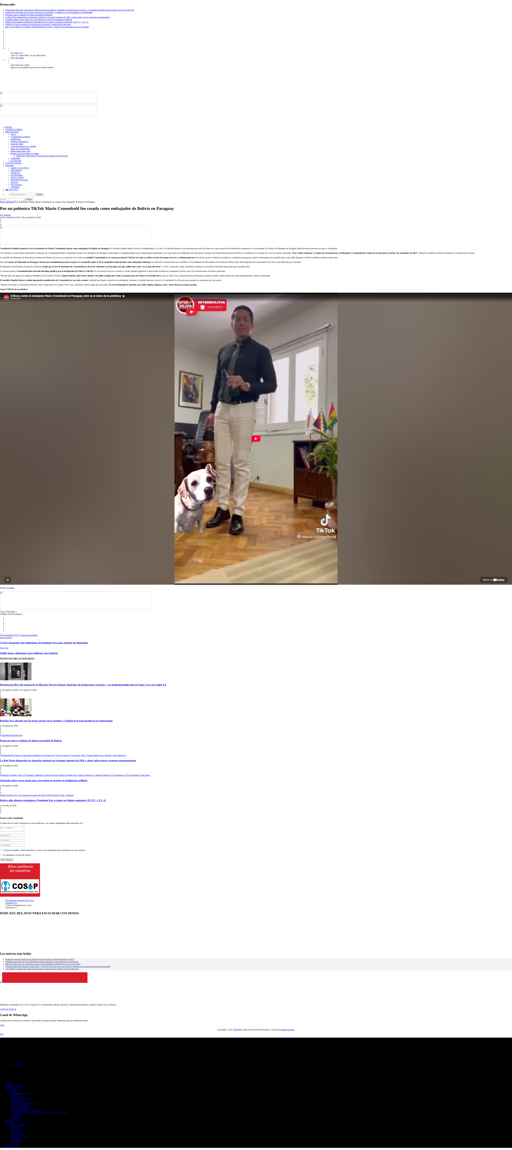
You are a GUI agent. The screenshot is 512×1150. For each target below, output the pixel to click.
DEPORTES (16, 170)
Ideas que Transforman (20, 149)
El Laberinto (16, 161)
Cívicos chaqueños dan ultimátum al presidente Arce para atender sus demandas (44, 642)
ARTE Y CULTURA (20, 168)
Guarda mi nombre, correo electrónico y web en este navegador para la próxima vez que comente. (44, 850)
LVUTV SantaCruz (21, 635)
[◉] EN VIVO (11, 190)
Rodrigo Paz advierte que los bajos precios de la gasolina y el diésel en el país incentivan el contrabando (49, 12)
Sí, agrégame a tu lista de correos (17, 855)
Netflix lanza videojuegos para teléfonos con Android (29, 653)
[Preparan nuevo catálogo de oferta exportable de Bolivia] (11, 735)
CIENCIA (15, 173)
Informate (9, 165)
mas (31, 635)
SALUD (14, 182)
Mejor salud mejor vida (20, 151)
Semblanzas (16, 139)
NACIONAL (16, 185)
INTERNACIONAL (20, 180)
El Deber (10, 588)
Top (1, 1034)
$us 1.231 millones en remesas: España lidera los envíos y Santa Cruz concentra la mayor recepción (47, 27)
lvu (11, 635)
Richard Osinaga (288, 1030)
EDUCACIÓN (17, 177)
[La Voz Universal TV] (44, 90)
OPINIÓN (15, 187)
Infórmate (10, 202)
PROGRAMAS (12, 132)
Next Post (4, 648)
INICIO (8, 127)
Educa (13, 134)
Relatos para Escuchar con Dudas (25, 153)
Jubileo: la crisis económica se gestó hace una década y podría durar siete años (38, 24)
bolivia (7, 635)
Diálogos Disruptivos (20, 141)
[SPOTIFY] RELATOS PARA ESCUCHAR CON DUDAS (42, 156)
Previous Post (5, 638)
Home (2, 202)
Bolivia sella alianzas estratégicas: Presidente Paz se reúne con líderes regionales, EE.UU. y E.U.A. (47, 22)
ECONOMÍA (16, 175)
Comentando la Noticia (20, 137)
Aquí (2, 1025)
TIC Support (5, 215)
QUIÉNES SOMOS (14, 129)
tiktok (35, 635)
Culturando (15, 158)
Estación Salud (17, 144)
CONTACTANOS (13, 163)
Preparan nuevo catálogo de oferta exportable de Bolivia (29, 15)
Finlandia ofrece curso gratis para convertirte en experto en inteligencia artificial (38, 20)
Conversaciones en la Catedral (23, 146)
